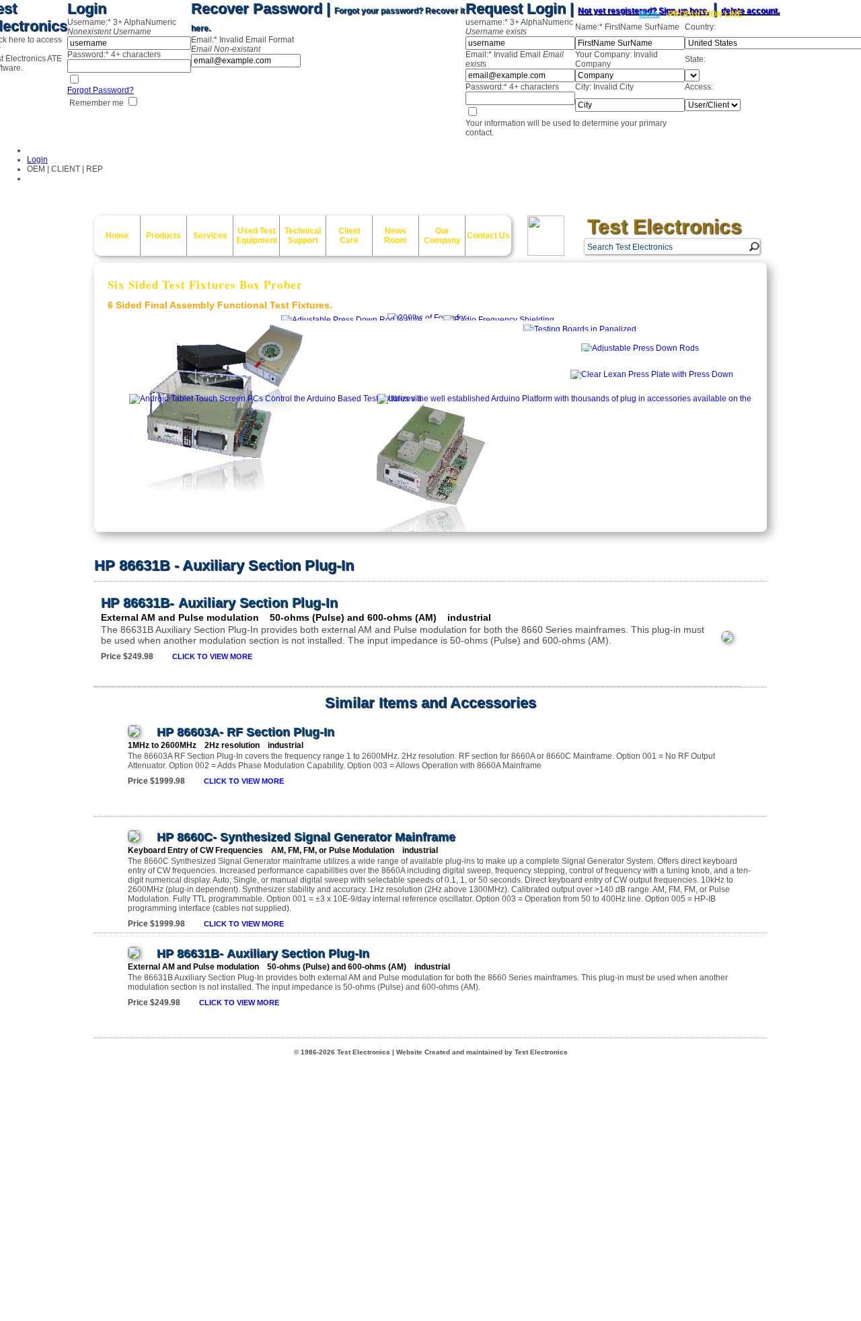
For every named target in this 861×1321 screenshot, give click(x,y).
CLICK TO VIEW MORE (212, 656)
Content (12, 491)
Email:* (242, 44)
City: (604, 87)
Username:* (121, 27)
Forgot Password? (100, 90)
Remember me (95, 103)
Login (37, 159)
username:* (519, 27)
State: (695, 59)
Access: (699, 87)
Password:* (114, 54)
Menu (649, 14)
